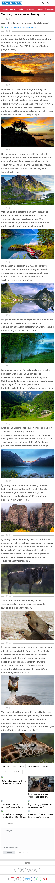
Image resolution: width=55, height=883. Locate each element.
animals (6, 766)
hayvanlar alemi (33, 766)
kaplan (45, 766)
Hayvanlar (30, 9)
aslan (14, 766)
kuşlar (5, 772)
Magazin (40, 9)
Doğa (21, 9)
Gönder (9, 852)
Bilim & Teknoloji (9, 9)
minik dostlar (16, 772)
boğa (22, 766)
